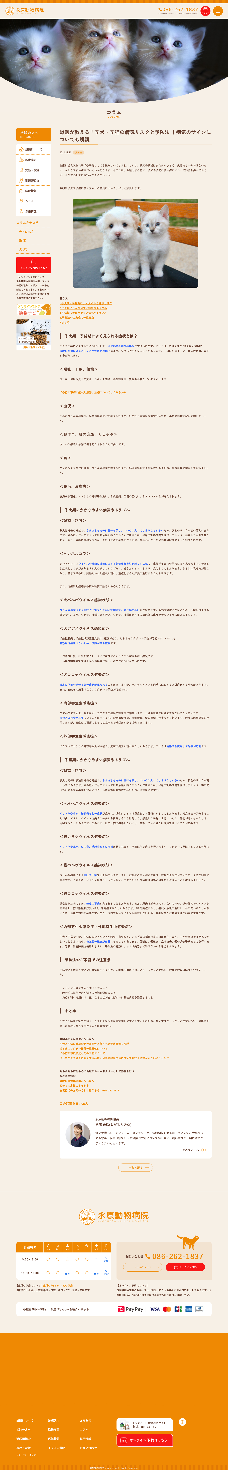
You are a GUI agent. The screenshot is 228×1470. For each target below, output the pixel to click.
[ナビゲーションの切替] (218, 11)
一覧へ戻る (136, 1168)
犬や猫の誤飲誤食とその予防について (82, 1053)
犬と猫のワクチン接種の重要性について (84, 1048)
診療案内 (31, 160)
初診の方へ (23, 1429)
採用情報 (31, 211)
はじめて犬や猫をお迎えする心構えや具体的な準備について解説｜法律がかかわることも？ (114, 1058)
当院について (33, 149)
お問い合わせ (88, 1448)
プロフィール (190, 1150)
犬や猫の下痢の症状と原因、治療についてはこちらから (93, 392)
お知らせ (85, 1420)
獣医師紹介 (32, 180)
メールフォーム (143, 1267)
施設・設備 (32, 170)
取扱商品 (53, 1429)
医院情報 (31, 191)
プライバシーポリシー (27, 1454)
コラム (29, 201)
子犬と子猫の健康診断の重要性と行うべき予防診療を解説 (94, 1044)
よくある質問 (56, 1448)
